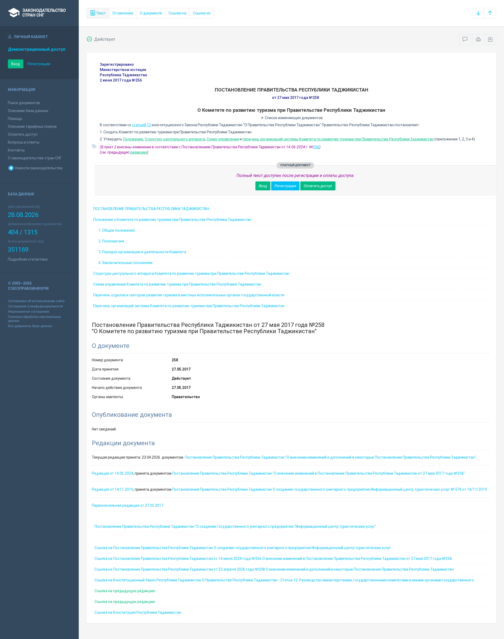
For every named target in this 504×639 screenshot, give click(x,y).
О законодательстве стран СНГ (35, 158)
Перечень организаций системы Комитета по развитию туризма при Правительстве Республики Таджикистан (189, 306)
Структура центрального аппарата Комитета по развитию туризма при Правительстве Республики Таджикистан (191, 273)
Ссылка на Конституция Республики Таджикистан (137, 612)
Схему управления (223, 139)
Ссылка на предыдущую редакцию (124, 591)
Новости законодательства (38, 168)
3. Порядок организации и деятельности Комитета (142, 252)
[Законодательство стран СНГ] (39, 13)
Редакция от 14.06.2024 (112, 473)
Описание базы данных (28, 111)
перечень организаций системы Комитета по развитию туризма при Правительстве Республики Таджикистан (338, 139)
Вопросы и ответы (23, 142)
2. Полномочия (111, 241)
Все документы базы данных (30, 326)
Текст (100, 13)
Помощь (15, 118)
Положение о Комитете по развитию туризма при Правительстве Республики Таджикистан (172, 219)
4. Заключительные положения (125, 263)
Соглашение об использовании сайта (36, 301)
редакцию (138, 152)
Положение (133, 139)
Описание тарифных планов (32, 126)
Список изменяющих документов (293, 118)
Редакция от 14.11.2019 (112, 489)
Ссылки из (202, 13)
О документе (151, 13)
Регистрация (39, 64)
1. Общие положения (116, 230)
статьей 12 (141, 125)
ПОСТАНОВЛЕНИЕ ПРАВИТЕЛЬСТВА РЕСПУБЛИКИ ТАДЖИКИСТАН (151, 209)
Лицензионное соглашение (28, 311)
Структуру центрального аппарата (175, 139)
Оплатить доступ (23, 134)
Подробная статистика (28, 259)
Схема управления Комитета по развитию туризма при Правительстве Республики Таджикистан (177, 284)
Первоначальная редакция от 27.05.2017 (127, 505)
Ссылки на (177, 13)
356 (316, 147)
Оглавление (122, 13)
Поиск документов (24, 103)
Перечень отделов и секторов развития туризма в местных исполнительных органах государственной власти (188, 295)
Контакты (16, 150)
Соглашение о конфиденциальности (35, 306)
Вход (15, 64)
